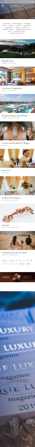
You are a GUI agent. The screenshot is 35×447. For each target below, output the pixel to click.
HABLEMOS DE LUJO (8, 29)
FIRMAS (17, 27)
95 (23, 260)
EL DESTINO (27, 25)
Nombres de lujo (19, 31)
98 (4, 264)
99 (7, 264)
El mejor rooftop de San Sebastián (15, 115)
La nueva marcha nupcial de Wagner (16, 143)
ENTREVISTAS (9, 27)
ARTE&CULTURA (17, 23)
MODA (10, 31)
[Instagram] (32, 2)
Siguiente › (22, 264)
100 (12, 264)
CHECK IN (19, 25)
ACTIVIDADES (6, 23)
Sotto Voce (6, 170)
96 (27, 260)
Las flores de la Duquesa (11, 198)
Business (11, 25)
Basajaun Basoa (7, 61)
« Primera (4, 260)
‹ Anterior (11, 260)
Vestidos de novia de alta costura (14, 252)
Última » (29, 264)
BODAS (4, 25)
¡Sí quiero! (5, 225)
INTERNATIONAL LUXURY (23, 29)
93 (16, 260)
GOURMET (25, 27)
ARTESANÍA (27, 23)
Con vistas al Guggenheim (12, 88)
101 (16, 264)
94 (20, 260)
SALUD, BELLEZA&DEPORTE (17, 33)
